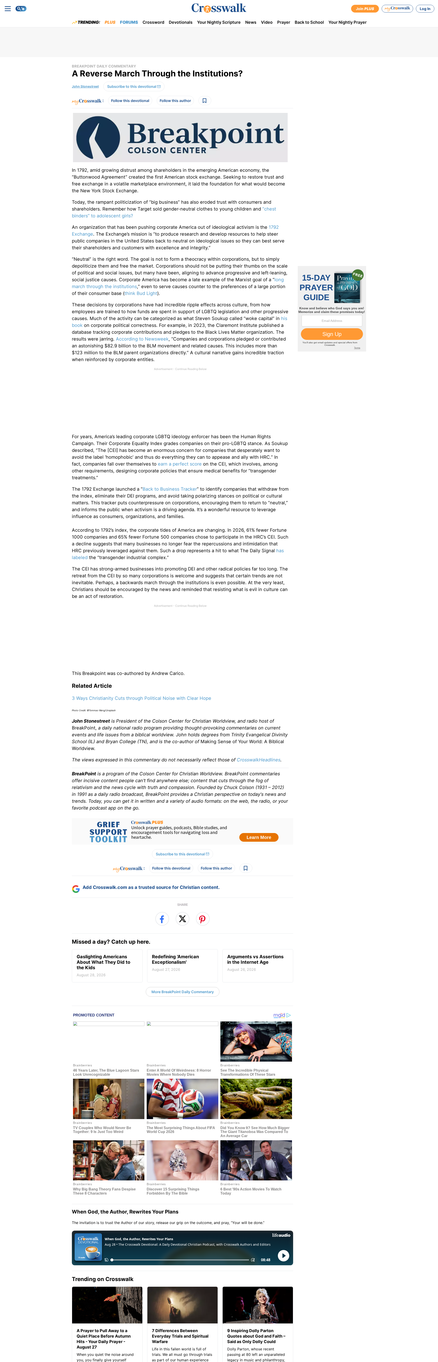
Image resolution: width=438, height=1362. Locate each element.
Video (267, 22)
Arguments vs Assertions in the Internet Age (255, 963)
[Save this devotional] (204, 100)
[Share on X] (182, 919)
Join (365, 8)
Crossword (153, 22)
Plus (110, 22)
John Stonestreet (85, 86)
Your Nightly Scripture (219, 22)
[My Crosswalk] (397, 9)
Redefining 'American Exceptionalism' (175, 963)
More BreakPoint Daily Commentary (182, 992)
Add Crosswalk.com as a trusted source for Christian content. (151, 887)
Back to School (309, 22)
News (250, 22)
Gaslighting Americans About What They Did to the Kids (103, 965)
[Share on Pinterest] (203, 919)
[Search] (21, 8)
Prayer (283, 22)
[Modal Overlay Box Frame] (182, 831)
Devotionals (181, 22)
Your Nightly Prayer (347, 22)
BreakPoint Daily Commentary (104, 66)
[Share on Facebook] (162, 919)
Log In (425, 8)
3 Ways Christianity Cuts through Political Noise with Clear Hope (141, 698)
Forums (129, 22)
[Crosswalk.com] (219, 8)
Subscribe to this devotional (131, 86)
